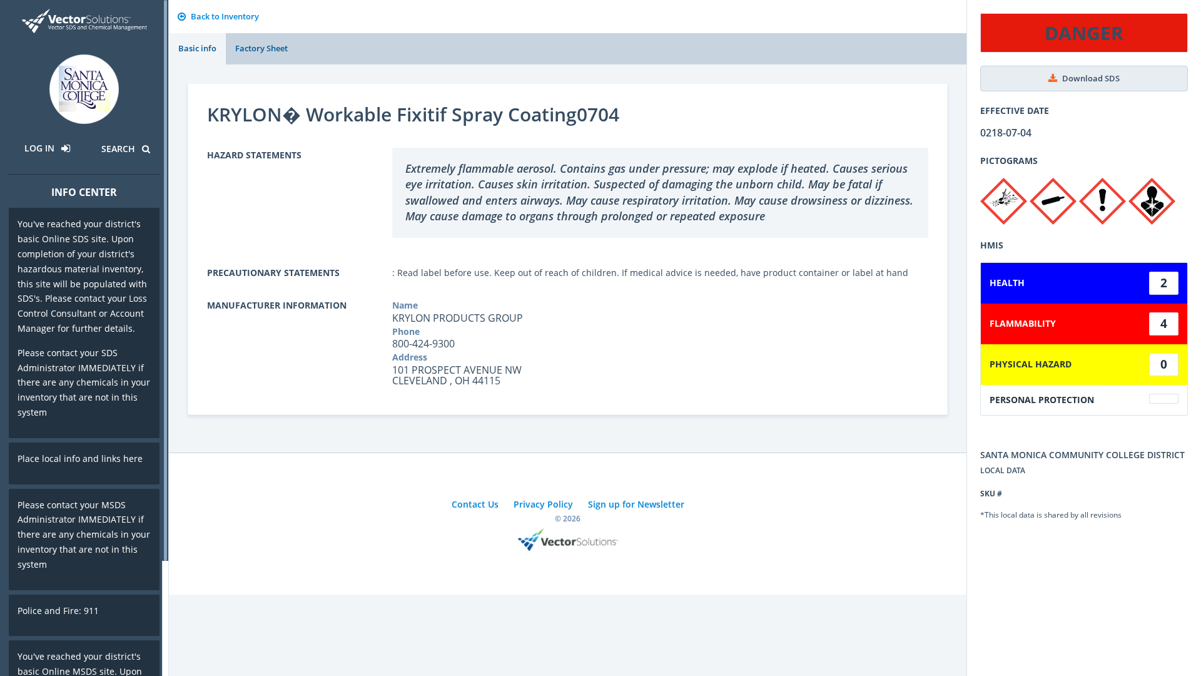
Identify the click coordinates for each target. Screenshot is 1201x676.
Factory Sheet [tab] (261, 48)
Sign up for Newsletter (636, 504)
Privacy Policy (543, 504)
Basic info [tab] (197, 48)
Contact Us (475, 504)
